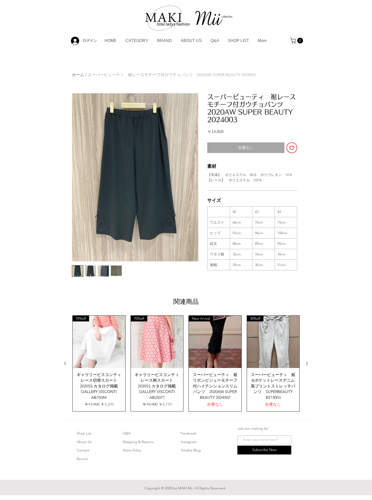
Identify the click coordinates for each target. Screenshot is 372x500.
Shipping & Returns (138, 442)
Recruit (82, 458)
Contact (83, 450)
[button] (297, 41)
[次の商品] (307, 363)
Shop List (84, 433)
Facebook (188, 433)
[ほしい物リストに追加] (291, 147)
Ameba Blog (191, 450)
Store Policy (132, 450)
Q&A (127, 433)
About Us (84, 442)
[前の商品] (65, 363)
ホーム (78, 74)
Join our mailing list (252, 428)
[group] (186, 363)
